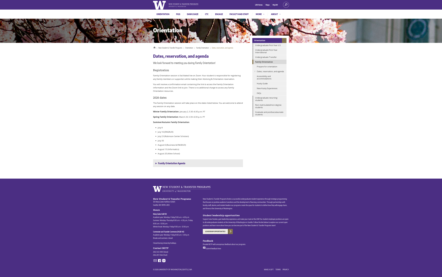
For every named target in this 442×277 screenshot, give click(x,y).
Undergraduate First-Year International (266, 51)
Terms (278, 269)
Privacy (286, 269)
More (260, 14)
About (276, 14)
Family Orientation (202, 48)
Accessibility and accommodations (264, 77)
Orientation (162, 14)
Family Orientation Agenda (171, 163)
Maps (268, 5)
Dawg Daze (192, 14)
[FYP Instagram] (164, 262)
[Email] (155, 262)
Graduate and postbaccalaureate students (269, 113)
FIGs (178, 14)
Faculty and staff (239, 14)
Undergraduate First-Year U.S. (268, 45)
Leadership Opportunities (215, 231)
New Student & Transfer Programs (170, 48)
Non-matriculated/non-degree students (268, 106)
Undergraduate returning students (266, 99)
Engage (219, 14)
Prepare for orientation (267, 66)
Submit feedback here (213, 248)
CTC (206, 14)
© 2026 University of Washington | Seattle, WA (172, 269)
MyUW (275, 5)
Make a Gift (269, 269)
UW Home (259, 5)
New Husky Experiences (267, 88)
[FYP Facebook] (159, 262)
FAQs (259, 93)
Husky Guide (262, 83)
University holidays (169, 243)
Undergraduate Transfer (266, 57)
